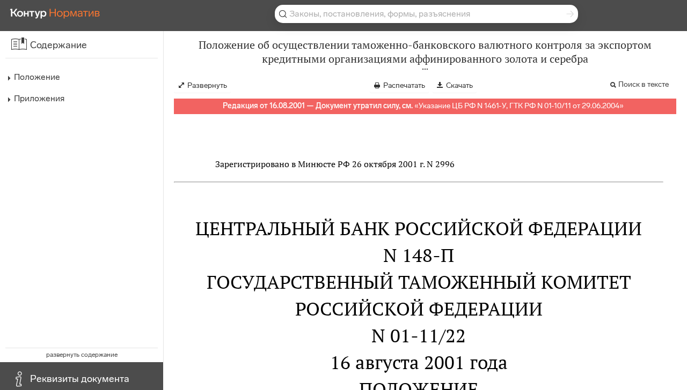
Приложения (39, 98)
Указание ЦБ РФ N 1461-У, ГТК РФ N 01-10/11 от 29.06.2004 (519, 105)
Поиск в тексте (643, 84)
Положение (37, 77)
